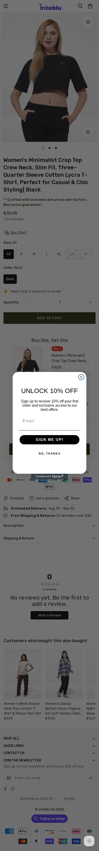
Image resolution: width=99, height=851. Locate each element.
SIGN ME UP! (50, 440)
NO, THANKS (50, 453)
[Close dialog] (81, 377)
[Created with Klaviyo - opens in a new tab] (49, 476)
